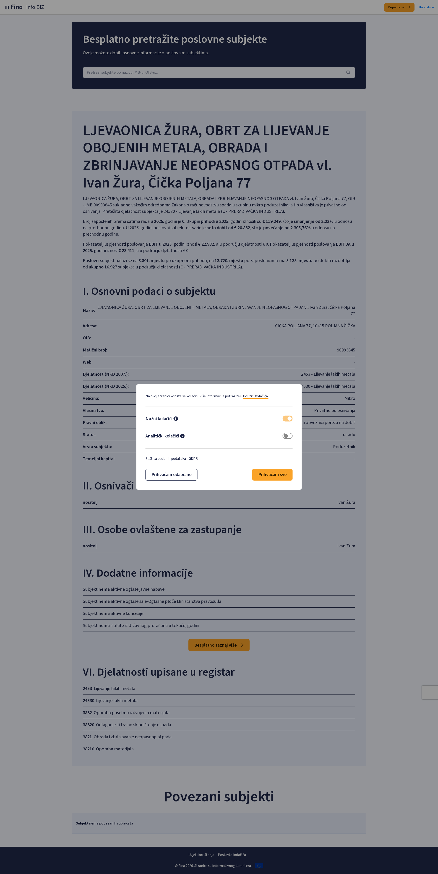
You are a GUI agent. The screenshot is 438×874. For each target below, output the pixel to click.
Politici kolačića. (256, 396)
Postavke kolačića (232, 854)
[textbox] (219, 72)
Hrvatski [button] (425, 7)
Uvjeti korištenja (201, 854)
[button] (175, 419)
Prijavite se (396, 7)
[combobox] (219, 72)
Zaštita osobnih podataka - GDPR (172, 458)
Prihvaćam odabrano (171, 474)
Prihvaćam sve (272, 474)
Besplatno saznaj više (216, 645)
